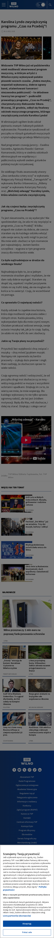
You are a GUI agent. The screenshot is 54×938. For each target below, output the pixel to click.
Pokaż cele (27, 932)
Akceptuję (26, 923)
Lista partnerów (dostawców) (17, 916)
